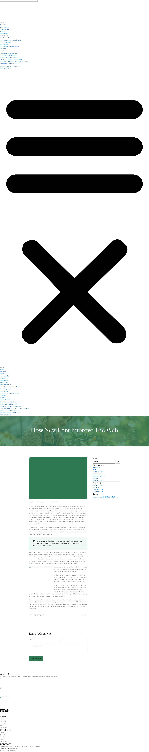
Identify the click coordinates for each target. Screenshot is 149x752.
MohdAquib (32, 502)
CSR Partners (4, 27)
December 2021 (98, 489)
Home (2, 23)
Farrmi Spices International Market (10, 40)
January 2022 (97, 487)
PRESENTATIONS (5, 68)
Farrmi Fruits (4, 44)
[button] (74, 218)
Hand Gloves (97, 474)
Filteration (100, 497)
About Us (3, 25)
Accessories (96, 467)
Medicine (95, 478)
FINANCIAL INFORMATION (8, 55)
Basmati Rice (4, 36)
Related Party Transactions (8, 53)
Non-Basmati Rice (5, 38)
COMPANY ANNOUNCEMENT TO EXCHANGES (14, 61)
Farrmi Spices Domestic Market (9, 46)
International (4, 33)
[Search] (118, 462)
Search (95, 458)
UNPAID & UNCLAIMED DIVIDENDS (11, 59)
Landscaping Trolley (99, 476)
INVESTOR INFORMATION (8, 57)
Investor (2, 51)
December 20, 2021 (52, 502)
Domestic (3, 48)
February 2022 (97, 485)
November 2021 (98, 491)
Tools (43, 615)
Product (2, 31)
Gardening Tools (98, 471)
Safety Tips (38, 615)
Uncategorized (97, 480)
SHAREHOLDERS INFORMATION (10, 66)
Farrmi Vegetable (5, 42)
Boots (94, 469)
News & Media (4, 29)
